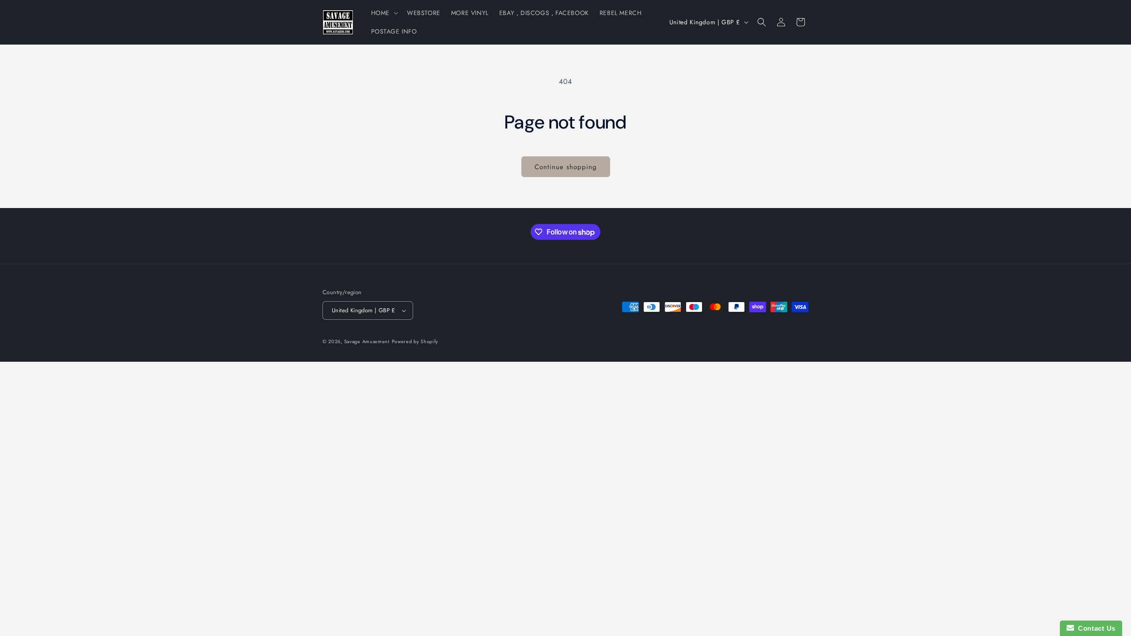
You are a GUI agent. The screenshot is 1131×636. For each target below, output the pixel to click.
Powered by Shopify (415, 341)
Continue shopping (566, 167)
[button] (384, 13)
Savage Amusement (367, 341)
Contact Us (1095, 628)
